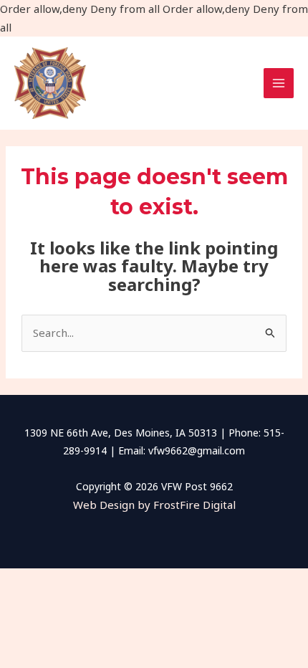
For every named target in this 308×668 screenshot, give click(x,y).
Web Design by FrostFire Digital (154, 504)
